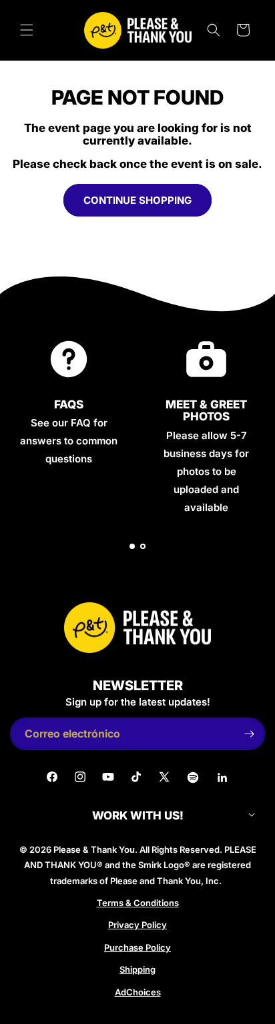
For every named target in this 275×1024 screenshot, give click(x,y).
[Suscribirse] (249, 734)
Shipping (137, 969)
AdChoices (138, 992)
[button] (26, 30)
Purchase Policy (137, 947)
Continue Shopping (137, 200)
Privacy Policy (137, 924)
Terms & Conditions (138, 902)
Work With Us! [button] (138, 815)
